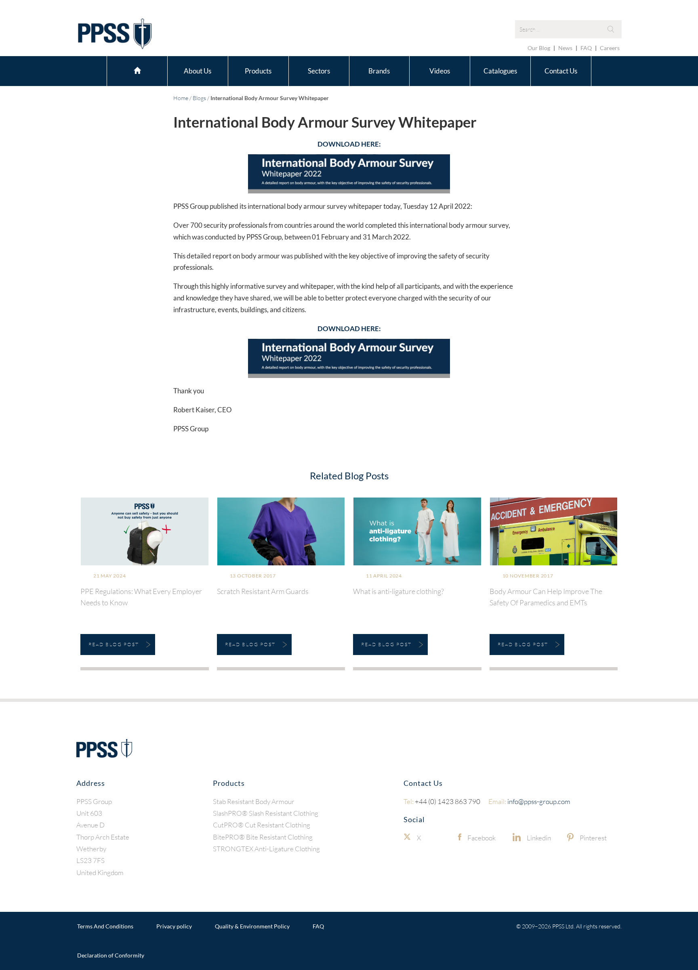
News (565, 47)
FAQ (586, 47)
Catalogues (500, 71)
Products (258, 71)
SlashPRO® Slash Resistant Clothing (265, 813)
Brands (379, 71)
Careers (610, 47)
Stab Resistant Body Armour (253, 801)
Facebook (481, 838)
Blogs (199, 97)
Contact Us (561, 71)
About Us (197, 71)
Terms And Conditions (105, 926)
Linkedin (539, 838)
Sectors (319, 71)
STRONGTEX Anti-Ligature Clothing (266, 848)
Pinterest (593, 838)
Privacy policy (174, 926)
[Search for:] (568, 29)
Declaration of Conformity (110, 955)
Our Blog (539, 47)
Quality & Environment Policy (252, 926)
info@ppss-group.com (529, 801)
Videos (439, 71)
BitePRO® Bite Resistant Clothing (263, 837)
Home (137, 69)
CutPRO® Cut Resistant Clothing (261, 825)
